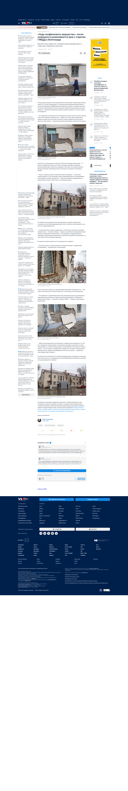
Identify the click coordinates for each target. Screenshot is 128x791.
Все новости (26, 33)
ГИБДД (40, 425)
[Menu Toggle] (19, 23)
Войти (43, 479)
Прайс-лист (21, 508)
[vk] (44, 533)
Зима (60, 506)
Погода (38, 19)
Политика (78, 511)
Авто (40, 506)
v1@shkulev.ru (34, 578)
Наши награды (22, 513)
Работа (77, 515)
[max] (52, 533)
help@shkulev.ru (28, 580)
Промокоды (86, 19)
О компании (21, 511)
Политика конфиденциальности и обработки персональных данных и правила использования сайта (86, 583)
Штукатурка (60, 425)
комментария (45, 53)
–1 (84, 455)
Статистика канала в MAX (25, 523)
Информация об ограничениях (71, 574)
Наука (60, 518)
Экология (94, 513)
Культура (61, 511)
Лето (60, 513)
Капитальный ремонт (50, 425)
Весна (41, 511)
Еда (40, 518)
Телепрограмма (45, 19)
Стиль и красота (96, 508)
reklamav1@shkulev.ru (94, 568)
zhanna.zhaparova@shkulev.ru (24, 584)
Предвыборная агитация (24, 520)
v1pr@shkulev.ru (84, 572)
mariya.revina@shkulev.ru (23, 587)
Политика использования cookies (72, 576)
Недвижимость (22, 19)
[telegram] (40, 533)
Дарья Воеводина (47, 419)
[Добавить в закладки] (80, 53)
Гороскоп (58, 19)
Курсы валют (65, 19)
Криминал (61, 508)
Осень (77, 508)
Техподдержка (22, 518)
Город (40, 513)
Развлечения (79, 518)
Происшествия (80, 513)
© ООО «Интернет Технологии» (42, 590)
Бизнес (41, 508)
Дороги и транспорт (44, 515)
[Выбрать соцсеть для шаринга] (84, 53)
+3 (80, 467)
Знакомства (31, 19)
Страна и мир (95, 511)
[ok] (48, 533)
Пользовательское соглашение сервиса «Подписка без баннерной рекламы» (81, 580)
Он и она (78, 506)
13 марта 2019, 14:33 (42, 49)
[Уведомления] (105, 23)
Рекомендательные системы (71, 578)
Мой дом (61, 515)
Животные (42, 520)
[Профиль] (109, 23)
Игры (80, 19)
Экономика (95, 515)
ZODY (77, 19)
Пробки (72, 19)
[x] (56, 533)
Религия (78, 520)
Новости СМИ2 (42, 489)
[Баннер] (41, 27)
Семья (77, 523)
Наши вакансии (22, 515)
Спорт (94, 506)
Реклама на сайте (22, 506)
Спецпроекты (96, 518)
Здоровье (42, 523)
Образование (62, 523)
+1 (80, 455)
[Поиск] (102, 23)
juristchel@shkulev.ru (52, 579)
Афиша (52, 19)
